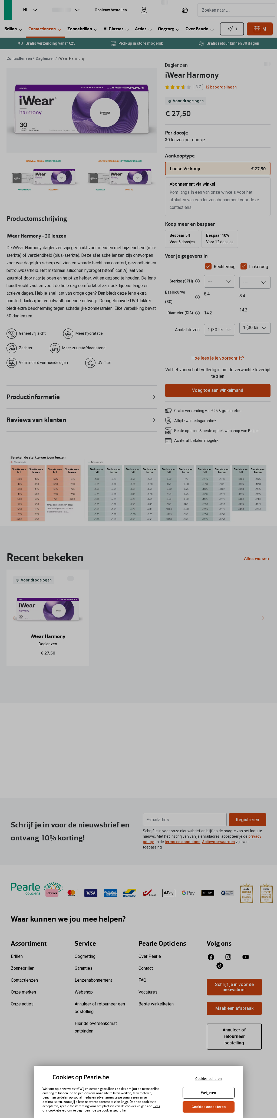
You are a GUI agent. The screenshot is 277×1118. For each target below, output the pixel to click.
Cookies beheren (208, 1078)
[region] (138, 1092)
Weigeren (208, 1092)
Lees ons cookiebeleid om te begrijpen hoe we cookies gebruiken (101, 1108)
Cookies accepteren (209, 1107)
